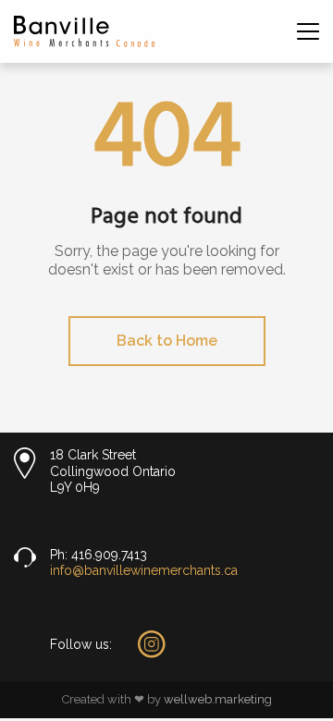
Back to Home (167, 340)
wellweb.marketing (218, 699)
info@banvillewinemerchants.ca (144, 570)
